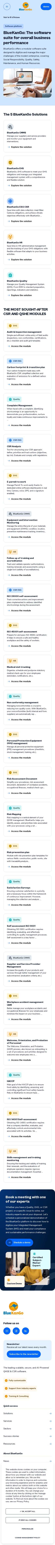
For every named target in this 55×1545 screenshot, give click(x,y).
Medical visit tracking (18, 667)
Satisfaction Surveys (18, 887)
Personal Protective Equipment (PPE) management (24, 742)
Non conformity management (22, 702)
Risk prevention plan (18, 852)
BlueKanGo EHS (15, 168)
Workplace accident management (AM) (25, 1003)
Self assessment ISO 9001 (21, 926)
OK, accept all (28, 1511)
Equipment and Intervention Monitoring (22, 521)
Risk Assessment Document (22, 779)
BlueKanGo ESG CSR (18, 207)
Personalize (27, 1529)
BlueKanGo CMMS (16, 132)
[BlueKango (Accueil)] (25, 6)
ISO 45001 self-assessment (22, 631)
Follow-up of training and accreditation (20, 559)
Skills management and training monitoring (24, 1158)
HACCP (11, 1081)
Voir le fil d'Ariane (11, 17)
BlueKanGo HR (14, 242)
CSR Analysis (14, 446)
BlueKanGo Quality (17, 281)
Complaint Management (19, 405)
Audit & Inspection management (24, 332)
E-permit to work (16, 482)
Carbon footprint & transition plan (26, 367)
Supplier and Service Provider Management (23, 965)
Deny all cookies (28, 1520)
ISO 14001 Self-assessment (22, 1119)
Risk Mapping (14, 814)
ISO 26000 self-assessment (22, 596)
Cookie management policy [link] (27, 1538)
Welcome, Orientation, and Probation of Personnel (27, 1041)
